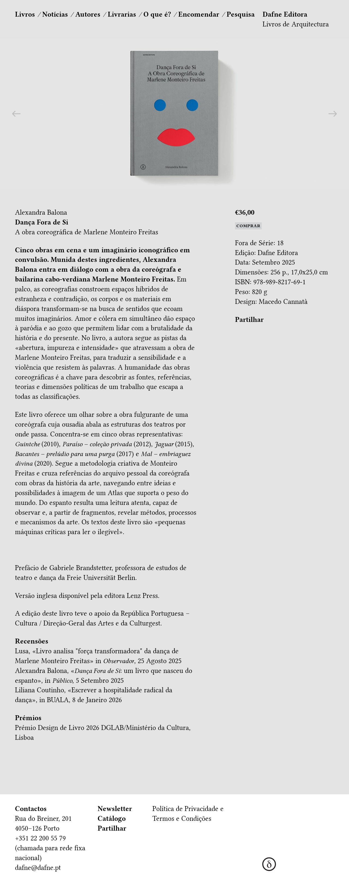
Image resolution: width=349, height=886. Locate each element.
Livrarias (122, 14)
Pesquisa (241, 14)
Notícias (55, 14)
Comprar (248, 225)
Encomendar (198, 14)
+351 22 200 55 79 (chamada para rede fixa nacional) (50, 848)
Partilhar (249, 320)
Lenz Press (142, 596)
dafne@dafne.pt (38, 868)
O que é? (157, 14)
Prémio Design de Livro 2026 (57, 728)
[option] (174, 113)
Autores (87, 14)
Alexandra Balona (41, 212)
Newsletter (115, 809)
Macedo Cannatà (283, 302)
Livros (25, 14)
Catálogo (112, 818)
